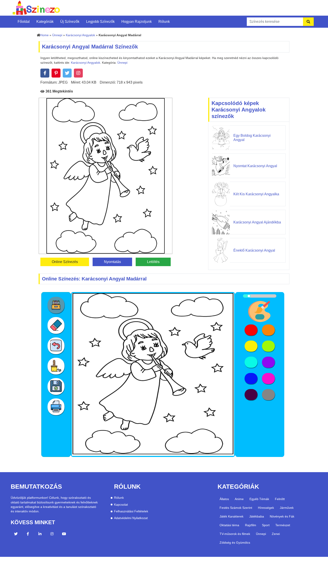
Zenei (276, 534)
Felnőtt (280, 499)
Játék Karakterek (231, 516)
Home (44, 35)
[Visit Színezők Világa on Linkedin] (40, 534)
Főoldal (24, 21)
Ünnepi (57, 35)
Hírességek (266, 507)
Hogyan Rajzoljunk (136, 21)
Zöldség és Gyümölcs (235, 542)
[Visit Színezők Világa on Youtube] (64, 534)
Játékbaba (256, 516)
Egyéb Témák (259, 499)
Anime (239, 499)
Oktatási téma (229, 525)
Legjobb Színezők (100, 21)
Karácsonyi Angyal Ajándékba (257, 222)
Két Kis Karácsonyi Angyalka (256, 194)
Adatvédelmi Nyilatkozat (131, 518)
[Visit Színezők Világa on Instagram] (52, 534)
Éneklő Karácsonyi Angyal (254, 250)
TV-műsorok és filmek (235, 534)
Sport (266, 525)
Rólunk (164, 21)
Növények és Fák (282, 516)
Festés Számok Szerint (236, 507)
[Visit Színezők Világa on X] (16, 534)
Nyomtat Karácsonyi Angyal (255, 166)
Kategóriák (45, 21)
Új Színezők (69, 21)
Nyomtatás (112, 262)
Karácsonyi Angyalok (80, 35)
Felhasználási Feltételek (131, 511)
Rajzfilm (250, 525)
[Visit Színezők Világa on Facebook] (28, 534)
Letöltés (153, 262)
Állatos (224, 499)
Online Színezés (65, 262)
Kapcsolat (121, 504)
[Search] (308, 21)
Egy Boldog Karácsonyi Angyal (252, 138)
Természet (282, 525)
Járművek (287, 507)
